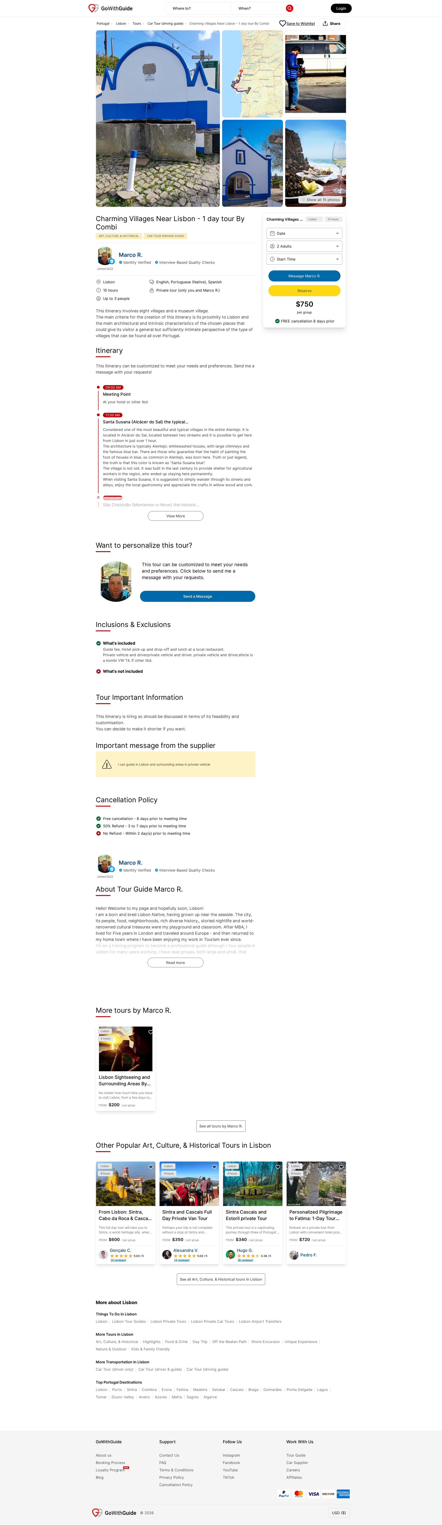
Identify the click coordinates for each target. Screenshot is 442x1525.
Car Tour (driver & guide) (160, 1369)
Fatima (182, 1389)
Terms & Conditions (176, 1470)
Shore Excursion (265, 1341)
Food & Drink (176, 1341)
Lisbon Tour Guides (129, 1321)
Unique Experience (301, 1341)
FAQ (162, 1462)
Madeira (200, 1389)
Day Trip (200, 1341)
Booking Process (110, 1462)
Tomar (101, 1397)
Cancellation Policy (176, 1484)
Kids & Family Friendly (150, 1349)
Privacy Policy (171, 1477)
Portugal (103, 23)
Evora (167, 1389)
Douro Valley (123, 1397)
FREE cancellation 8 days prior (307, 321)
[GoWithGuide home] (110, 8)
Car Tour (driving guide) (165, 23)
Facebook (231, 1462)
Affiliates (294, 1477)
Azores (161, 1397)
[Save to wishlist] (151, 1032)
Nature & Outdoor (111, 1349)
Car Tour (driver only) (115, 1369)
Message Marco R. (304, 276)
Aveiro (144, 1397)
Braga (253, 1389)
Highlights (151, 1341)
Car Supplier (297, 1462)
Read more (175, 962)
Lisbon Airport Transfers (260, 1321)
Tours (137, 23)
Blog (100, 1477)
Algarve (210, 1397)
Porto (117, 1389)
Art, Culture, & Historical (117, 1341)
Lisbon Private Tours (168, 1321)
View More (175, 516)
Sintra (132, 1389)
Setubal (218, 1389)
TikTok (228, 1477)
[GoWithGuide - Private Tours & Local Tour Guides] (105, 256)
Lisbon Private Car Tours (212, 1321)
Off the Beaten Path (229, 1341)
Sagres (193, 1397)
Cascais (237, 1389)
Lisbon (121, 23)
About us (103, 1455)
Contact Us (169, 1455)
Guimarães (272, 1389)
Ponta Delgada (299, 1389)
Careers (293, 1470)
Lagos (322, 1389)
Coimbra (149, 1389)
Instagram (231, 1455)
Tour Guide (295, 1455)
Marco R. (130, 255)
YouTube (230, 1470)
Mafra (177, 1397)
